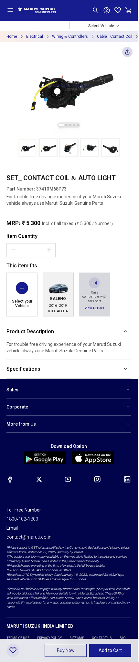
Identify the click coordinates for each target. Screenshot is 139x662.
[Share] (127, 54)
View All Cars (94, 308)
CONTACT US (102, 638)
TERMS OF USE (17, 638)
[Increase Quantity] (49, 250)
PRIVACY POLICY (49, 638)
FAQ (123, 638)
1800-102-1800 (22, 519)
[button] (27, 147)
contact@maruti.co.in (28, 537)
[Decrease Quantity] (13, 250)
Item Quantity (21, 236)
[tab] (61, 125)
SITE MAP (77, 638)
